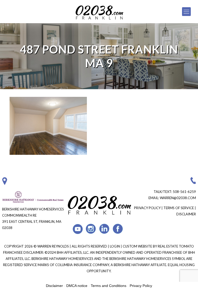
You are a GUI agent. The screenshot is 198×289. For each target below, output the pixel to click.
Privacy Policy (147, 208)
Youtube (77, 229)
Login (115, 246)
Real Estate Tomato (176, 246)
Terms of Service (178, 208)
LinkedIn (104, 229)
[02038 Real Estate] (99, 11)
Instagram (91, 229)
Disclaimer (186, 214)
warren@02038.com (178, 198)
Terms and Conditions (108, 286)
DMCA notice (76, 286)
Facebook (118, 229)
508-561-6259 (184, 192)
